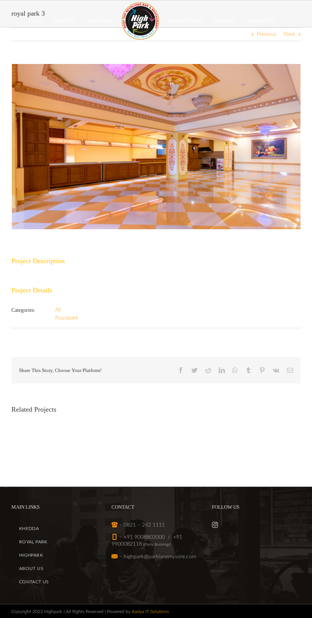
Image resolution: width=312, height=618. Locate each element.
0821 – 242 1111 (144, 525)
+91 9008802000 (144, 537)
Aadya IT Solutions (150, 611)
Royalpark (66, 318)
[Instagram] (215, 525)
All (58, 310)
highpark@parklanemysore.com (160, 556)
